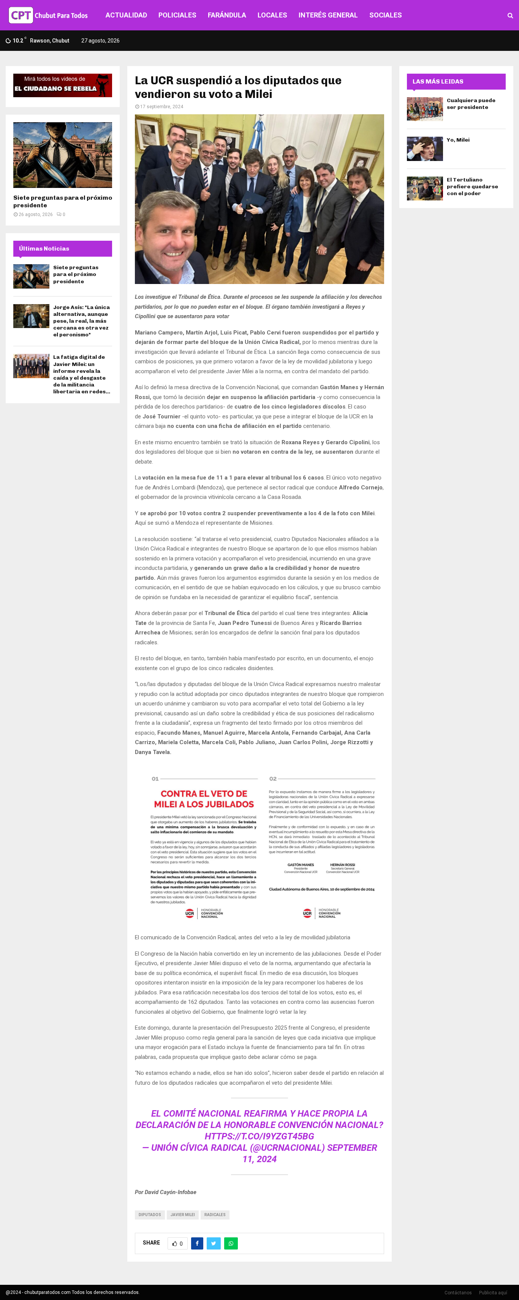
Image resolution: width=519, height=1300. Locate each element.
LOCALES (272, 15)
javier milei (183, 1215)
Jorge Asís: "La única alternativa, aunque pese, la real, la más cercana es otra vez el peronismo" (81, 321)
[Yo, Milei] (425, 149)
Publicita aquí (493, 1292)
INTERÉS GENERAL (328, 15)
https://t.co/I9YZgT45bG (259, 1136)
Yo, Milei (458, 140)
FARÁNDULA (227, 15)
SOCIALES (385, 15)
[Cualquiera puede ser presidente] (425, 109)
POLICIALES (177, 15)
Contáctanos (458, 1292)
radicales (215, 1215)
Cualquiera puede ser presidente (471, 103)
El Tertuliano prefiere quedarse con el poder (472, 187)
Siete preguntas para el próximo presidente (75, 274)
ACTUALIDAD (126, 15)
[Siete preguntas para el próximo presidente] (62, 155)
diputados (150, 1215)
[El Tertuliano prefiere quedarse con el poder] (425, 188)
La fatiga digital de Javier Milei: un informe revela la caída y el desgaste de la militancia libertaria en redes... (81, 374)
